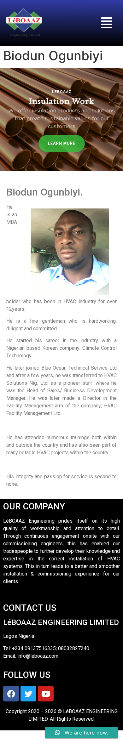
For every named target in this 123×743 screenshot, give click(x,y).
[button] (107, 23)
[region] (61, 119)
